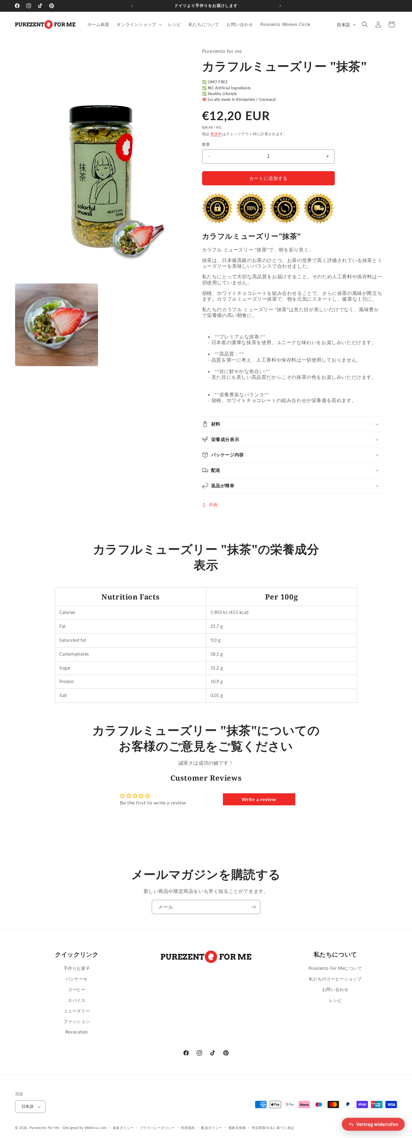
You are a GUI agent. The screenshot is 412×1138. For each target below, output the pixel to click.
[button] (138, 24)
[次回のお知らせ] (280, 5)
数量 (206, 144)
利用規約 (188, 1128)
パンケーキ (77, 978)
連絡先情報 (237, 1128)
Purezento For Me (44, 1128)
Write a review (259, 799)
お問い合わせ (335, 989)
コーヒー (76, 989)
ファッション (77, 1021)
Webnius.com (96, 1128)
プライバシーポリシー (157, 1128)
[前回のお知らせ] (131, 5)
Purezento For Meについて (335, 968)
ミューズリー (77, 1010)
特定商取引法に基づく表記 (273, 1128)
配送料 (216, 134)
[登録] (253, 907)
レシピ (335, 1000)
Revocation (76, 1031)
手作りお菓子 (77, 968)
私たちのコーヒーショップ (335, 978)
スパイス (76, 1000)
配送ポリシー (211, 1128)
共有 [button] (213, 504)
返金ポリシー (123, 1128)
